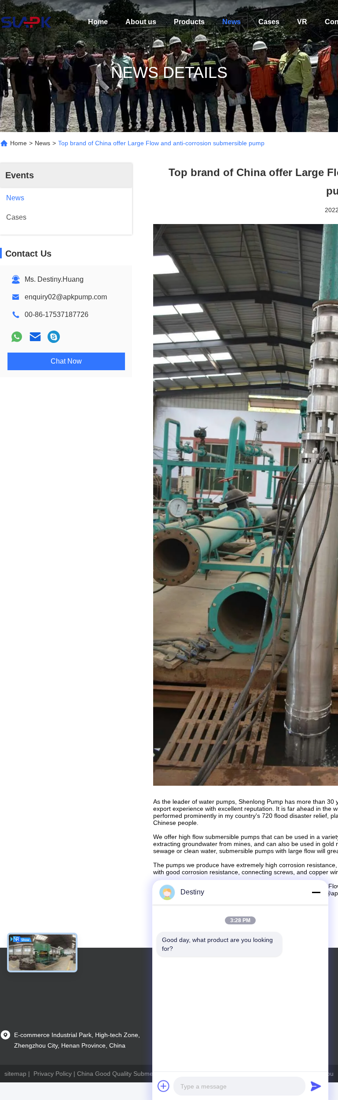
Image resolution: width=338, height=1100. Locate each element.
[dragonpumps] (54, 337)
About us (140, 22)
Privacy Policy (52, 1073)
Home (98, 22)
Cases (268, 22)
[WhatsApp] (17, 337)
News (231, 22)
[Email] (35, 337)
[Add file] (164, 1086)
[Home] (26, 22)
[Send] (316, 1086)
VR (302, 22)
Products (189, 22)
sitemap (15, 1073)
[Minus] (316, 892)
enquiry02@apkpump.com (66, 297)
